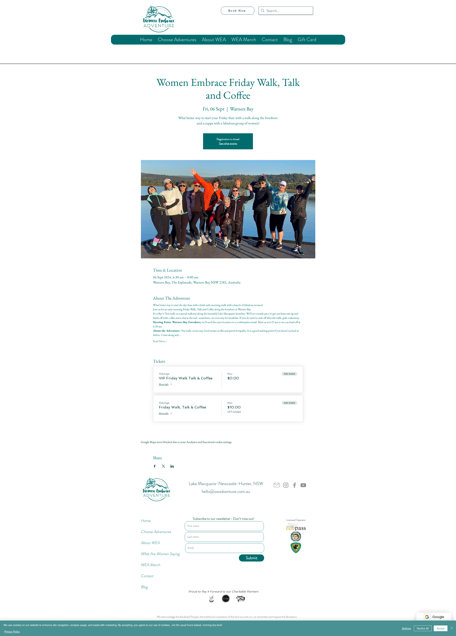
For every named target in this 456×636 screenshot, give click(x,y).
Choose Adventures (153, 531)
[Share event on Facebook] (154, 466)
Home (146, 520)
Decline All (423, 628)
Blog (144, 587)
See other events (228, 143)
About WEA (150, 542)
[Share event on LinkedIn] (172, 466)
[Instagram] (285, 485)
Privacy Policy (12, 631)
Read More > (160, 341)
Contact (147, 576)
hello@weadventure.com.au (226, 491)
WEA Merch (150, 565)
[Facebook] (294, 485)
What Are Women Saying (153, 554)
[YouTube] (303, 485)
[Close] (452, 628)
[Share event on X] (163, 466)
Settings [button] (406, 628)
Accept (440, 628)
